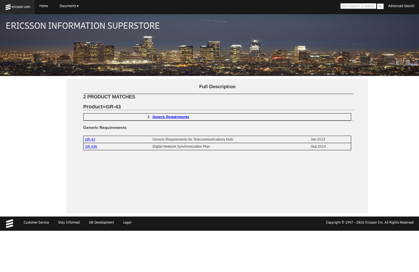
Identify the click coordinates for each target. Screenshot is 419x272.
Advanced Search (401, 6)
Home (44, 6)
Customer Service (36, 222)
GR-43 (90, 139)
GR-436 (91, 147)
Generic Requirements (170, 117)
